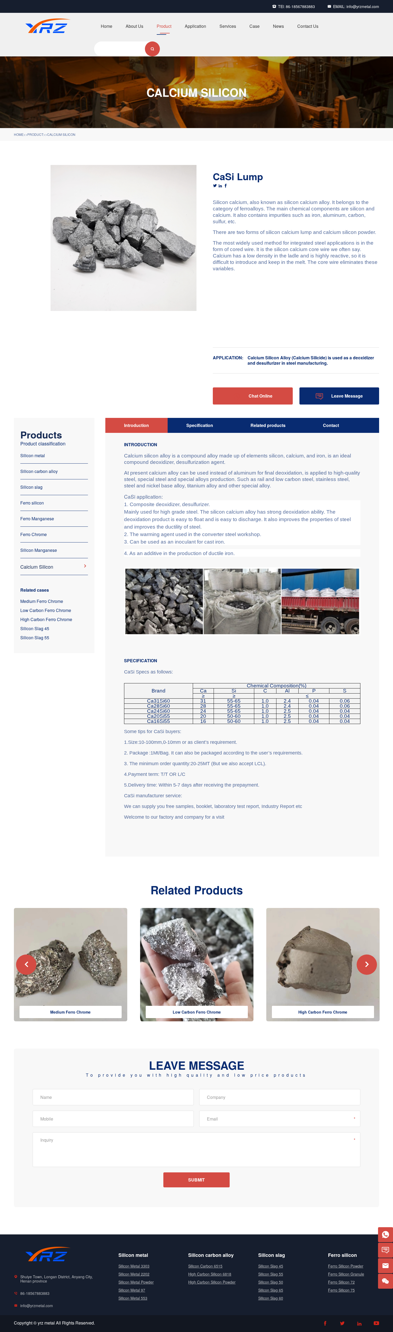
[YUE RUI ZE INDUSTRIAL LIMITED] (46, 36)
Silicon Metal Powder (136, 1282)
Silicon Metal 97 (131, 1290)
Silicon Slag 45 (34, 628)
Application (195, 26)
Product (164, 26)
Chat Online (252, 396)
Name (46, 1097)
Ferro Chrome (33, 534)
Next (367, 964)
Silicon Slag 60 (270, 1298)
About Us (134, 26)
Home (106, 26)
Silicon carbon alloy (39, 471)
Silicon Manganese (38, 550)
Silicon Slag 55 (34, 637)
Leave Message (339, 396)
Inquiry (46, 1140)
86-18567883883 (300, 6)
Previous (26, 964)
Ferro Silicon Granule (346, 1274)
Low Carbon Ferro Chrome (45, 610)
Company (216, 1097)
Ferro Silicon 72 (341, 1282)
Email (212, 1119)
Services (227, 26)
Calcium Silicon (61, 134)
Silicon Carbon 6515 (205, 1266)
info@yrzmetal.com (362, 6)
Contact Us (307, 26)
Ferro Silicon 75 (341, 1290)
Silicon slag (31, 487)
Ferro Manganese (37, 518)
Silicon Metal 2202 (133, 1274)
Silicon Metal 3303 (133, 1266)
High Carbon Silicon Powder (212, 1282)
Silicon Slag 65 (270, 1290)
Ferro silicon (32, 503)
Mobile (46, 1119)
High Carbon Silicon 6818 (209, 1274)
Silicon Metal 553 (132, 1298)
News (278, 26)
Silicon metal (32, 455)
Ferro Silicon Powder (345, 1266)
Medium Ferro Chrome (41, 601)
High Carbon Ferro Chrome (46, 619)
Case (254, 26)
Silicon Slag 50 (270, 1282)
